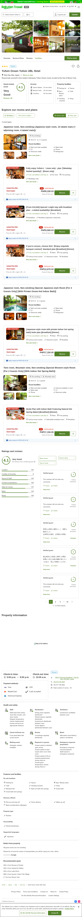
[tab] (59, 115)
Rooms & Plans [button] (18, 58)
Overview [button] (7, 58)
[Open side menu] (78, 7)
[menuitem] (52, 6)
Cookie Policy (69, 908)
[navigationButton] (46, 602)
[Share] (78, 66)
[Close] (78, 906)
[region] (41, 910)
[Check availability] (73, 192)
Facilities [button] (38, 58)
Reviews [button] (29, 58)
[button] (12, 7)
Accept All (54, 913)
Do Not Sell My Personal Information (32, 913)
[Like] (73, 66)
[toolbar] (38, 14)
